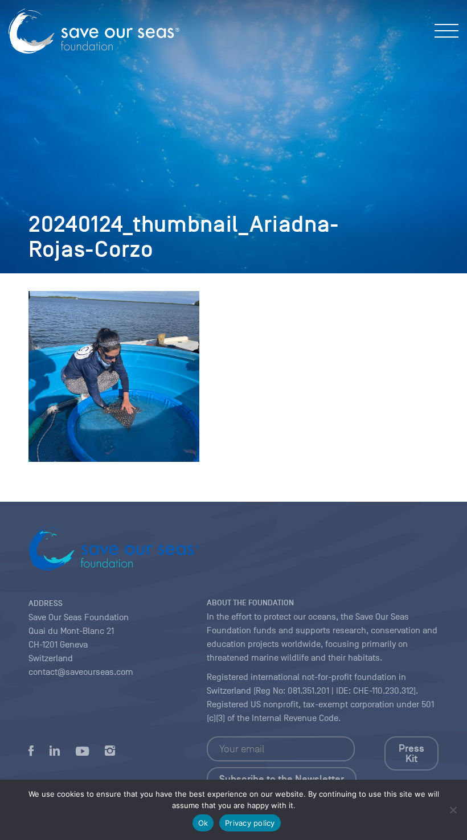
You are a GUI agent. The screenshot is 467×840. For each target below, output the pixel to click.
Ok (203, 822)
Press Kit (411, 753)
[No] (452, 810)
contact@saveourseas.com (80, 672)
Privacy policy (250, 822)
